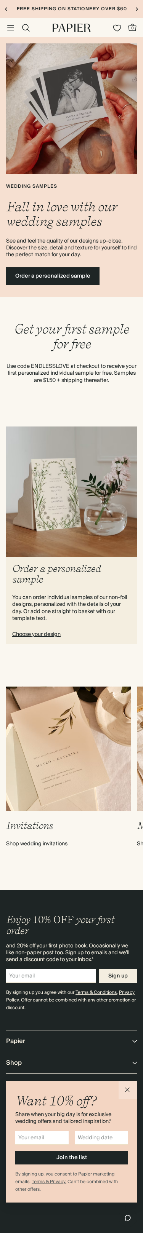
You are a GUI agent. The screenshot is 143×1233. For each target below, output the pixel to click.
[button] (128, 1090)
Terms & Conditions (96, 993)
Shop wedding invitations (36, 843)
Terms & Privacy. (49, 1182)
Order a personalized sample (52, 276)
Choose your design (36, 634)
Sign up (118, 976)
